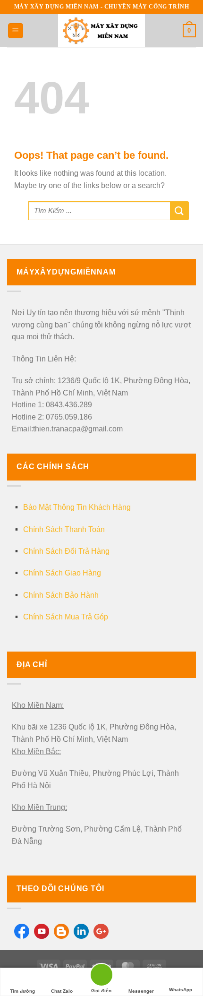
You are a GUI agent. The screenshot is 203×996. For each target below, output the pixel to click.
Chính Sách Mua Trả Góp (65, 617)
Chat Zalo (62, 991)
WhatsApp (180, 989)
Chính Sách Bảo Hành (61, 595)
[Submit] (179, 210)
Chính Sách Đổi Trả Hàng (66, 551)
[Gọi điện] (101, 976)
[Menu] (15, 31)
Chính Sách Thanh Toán (64, 529)
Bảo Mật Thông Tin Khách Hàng (77, 507)
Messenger (141, 991)
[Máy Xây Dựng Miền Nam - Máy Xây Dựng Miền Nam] (101, 30)
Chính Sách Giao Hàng (62, 573)
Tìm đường (22, 991)
